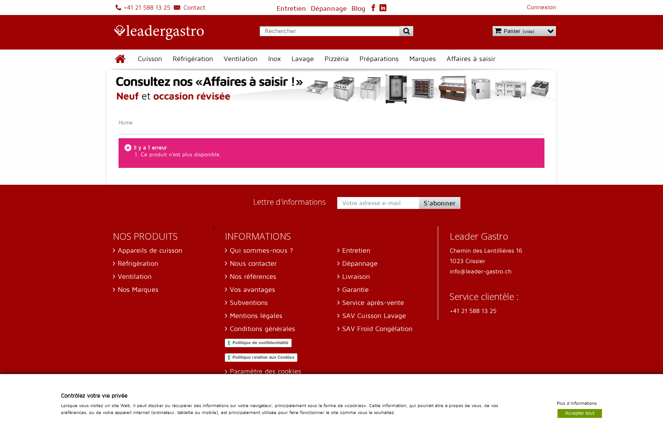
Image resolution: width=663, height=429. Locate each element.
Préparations (379, 59)
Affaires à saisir (471, 59)
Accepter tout (579, 413)
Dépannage (360, 263)
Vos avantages (252, 289)
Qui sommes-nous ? (261, 250)
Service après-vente (373, 302)
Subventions (249, 302)
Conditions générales (262, 329)
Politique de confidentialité (261, 342)
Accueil (120, 59)
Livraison (356, 276)
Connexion (541, 7)
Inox (274, 59)
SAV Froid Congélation (377, 329)
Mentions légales (256, 316)
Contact (193, 7)
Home (126, 123)
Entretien (356, 250)
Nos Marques (138, 289)
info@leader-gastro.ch (480, 271)
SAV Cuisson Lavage (374, 316)
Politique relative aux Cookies (263, 357)
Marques (422, 59)
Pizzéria (337, 59)
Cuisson (150, 59)
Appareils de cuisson (150, 250)
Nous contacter (253, 263)
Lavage (303, 59)
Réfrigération (193, 59)
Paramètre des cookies (265, 371)
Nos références (253, 276)
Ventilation (240, 59)
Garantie (355, 289)
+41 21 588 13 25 (146, 7)
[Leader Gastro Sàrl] (155, 33)
